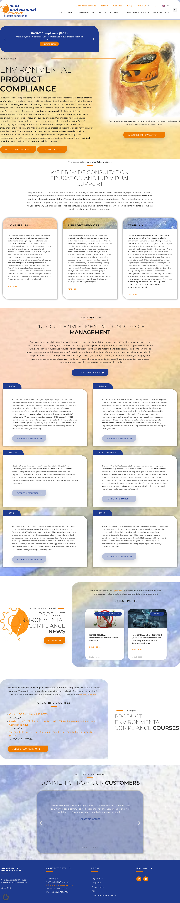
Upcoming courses (86, 5)
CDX (11, 513)
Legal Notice (97, 878)
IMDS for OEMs (161, 13)
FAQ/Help (96, 883)
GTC (93, 891)
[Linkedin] (138, 878)
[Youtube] (145, 878)
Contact (117, 5)
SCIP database (107, 452)
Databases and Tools (91, 13)
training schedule (87, 694)
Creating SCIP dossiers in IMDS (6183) (28, 714)
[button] (175, 10)
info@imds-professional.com (59, 885)
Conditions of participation (104, 895)
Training (114, 13)
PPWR (102, 386)
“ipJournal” (118, 590)
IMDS (12, 386)
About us (141, 5)
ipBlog (104, 5)
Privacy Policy (98, 887)
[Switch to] (166, 6)
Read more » (95, 647)
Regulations (65, 13)
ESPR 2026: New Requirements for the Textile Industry (103, 638)
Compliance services (137, 13)
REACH (13, 452)
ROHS (102, 513)
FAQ (129, 5)
